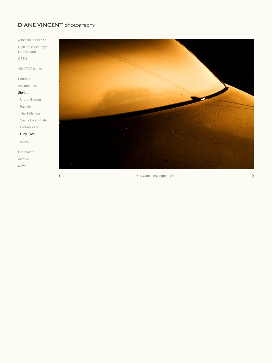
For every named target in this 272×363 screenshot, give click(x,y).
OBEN (22, 59)
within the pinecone (32, 40)
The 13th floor (30, 113)
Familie (25, 106)
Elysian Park (29, 127)
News (22, 166)
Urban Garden (30, 100)
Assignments (27, 86)
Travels (23, 142)
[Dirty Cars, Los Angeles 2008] (156, 104)
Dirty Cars (27, 134)
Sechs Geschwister (34, 120)
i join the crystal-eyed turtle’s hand (33, 49)
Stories (23, 93)
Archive (23, 159)
